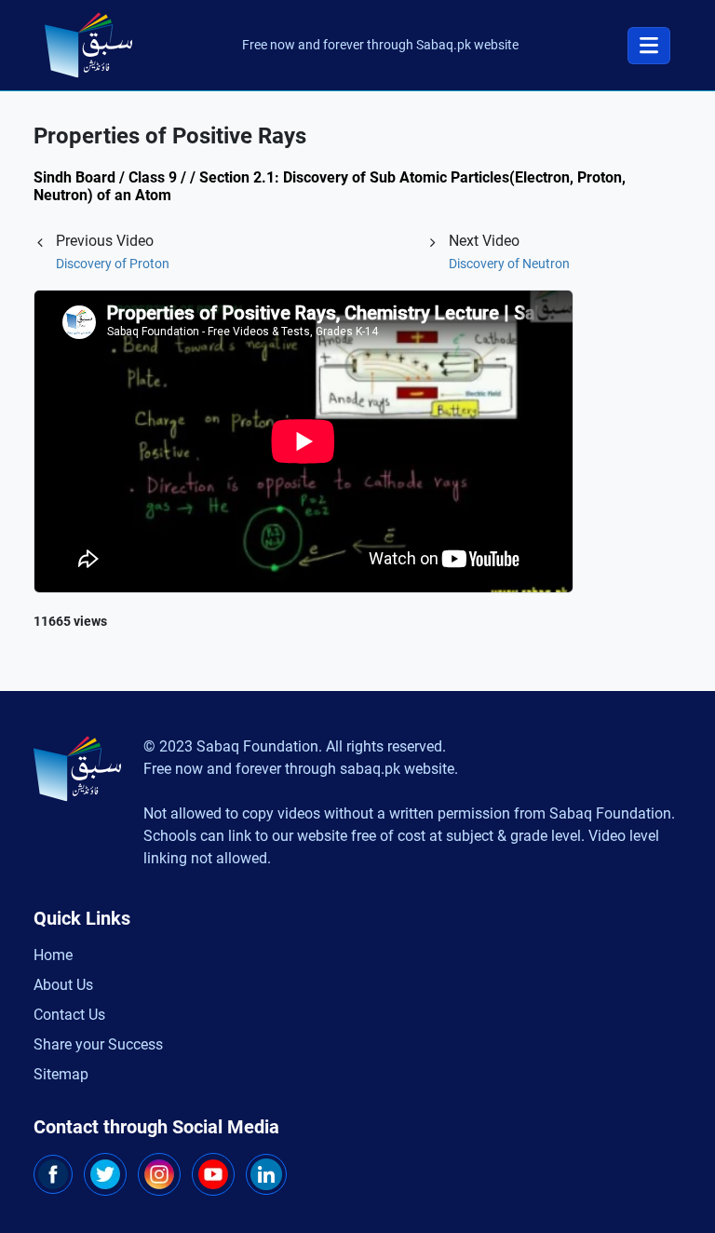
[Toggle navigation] (648, 45)
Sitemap (61, 1074)
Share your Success (98, 1044)
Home (53, 955)
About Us (63, 985)
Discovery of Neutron (509, 263)
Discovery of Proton (112, 263)
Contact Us (69, 1014)
